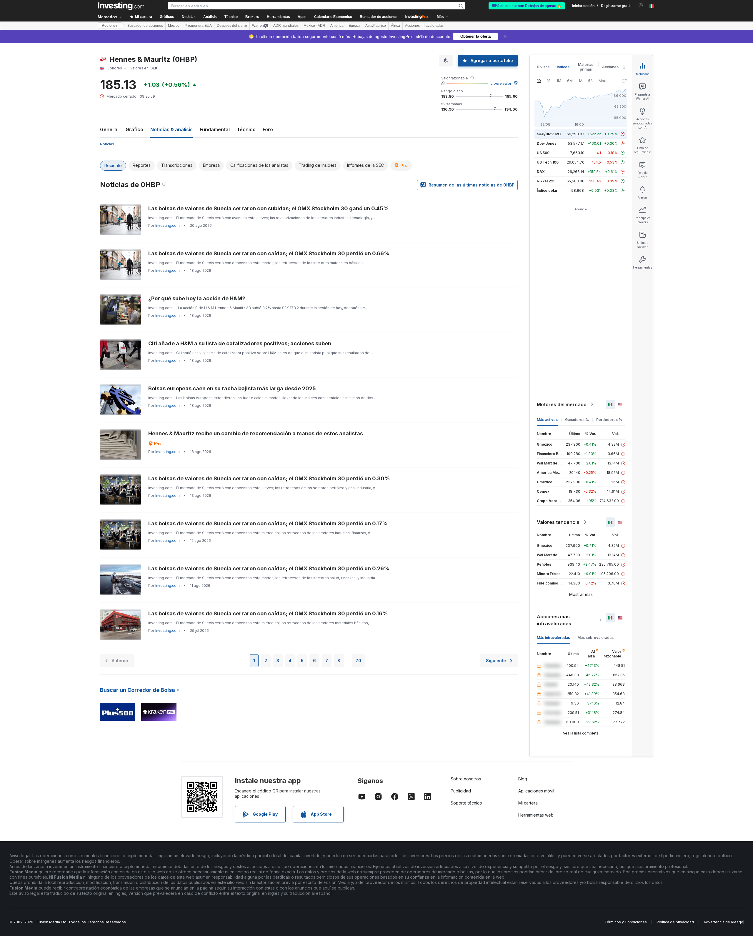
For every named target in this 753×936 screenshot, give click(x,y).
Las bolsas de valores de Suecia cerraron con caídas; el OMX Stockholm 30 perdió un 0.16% (268, 613)
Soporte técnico (466, 802)
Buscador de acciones (378, 17)
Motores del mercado (562, 404)
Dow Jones (547, 143)
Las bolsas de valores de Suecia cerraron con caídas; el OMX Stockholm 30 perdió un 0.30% (269, 478)
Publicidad (461, 790)
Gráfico (134, 129)
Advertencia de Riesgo (723, 922)
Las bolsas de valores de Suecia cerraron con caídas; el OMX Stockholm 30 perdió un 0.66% (268, 253)
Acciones (110, 26)
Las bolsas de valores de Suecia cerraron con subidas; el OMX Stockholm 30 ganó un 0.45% (268, 208)
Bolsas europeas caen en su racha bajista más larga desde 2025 (232, 388)
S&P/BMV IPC (549, 134)
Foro (268, 129)
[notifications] (640, 5)
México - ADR (314, 26)
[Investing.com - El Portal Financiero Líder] (121, 6)
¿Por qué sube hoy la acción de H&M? (196, 298)
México (173, 26)
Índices (563, 67)
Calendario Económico (333, 17)
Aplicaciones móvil (536, 790)
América (337, 26)
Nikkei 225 (546, 181)
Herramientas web (536, 814)
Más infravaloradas (553, 637)
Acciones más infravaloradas (554, 620)
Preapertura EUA (198, 26)
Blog (522, 778)
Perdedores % (609, 419)
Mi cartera (528, 802)
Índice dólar (547, 190)
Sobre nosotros (466, 778)
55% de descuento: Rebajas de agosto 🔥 (527, 6)
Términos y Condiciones (625, 922)
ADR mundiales (286, 26)
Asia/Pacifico (375, 26)
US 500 (543, 153)
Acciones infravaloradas (424, 26)
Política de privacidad (675, 922)
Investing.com (167, 225)
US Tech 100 (548, 162)
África (395, 26)
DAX (541, 171)
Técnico (246, 129)
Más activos (547, 419)
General (109, 129)
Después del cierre (232, 26)
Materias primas (585, 66)
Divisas (543, 67)
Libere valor (501, 83)
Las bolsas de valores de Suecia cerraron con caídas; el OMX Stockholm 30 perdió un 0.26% (268, 568)
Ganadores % (577, 419)
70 (358, 660)
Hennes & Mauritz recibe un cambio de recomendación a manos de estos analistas (255, 433)
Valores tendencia (558, 522)
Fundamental (215, 129)
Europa (354, 26)
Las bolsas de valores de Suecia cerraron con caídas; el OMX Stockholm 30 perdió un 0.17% (268, 523)
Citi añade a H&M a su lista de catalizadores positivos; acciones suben (239, 343)
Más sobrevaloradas (595, 637)
